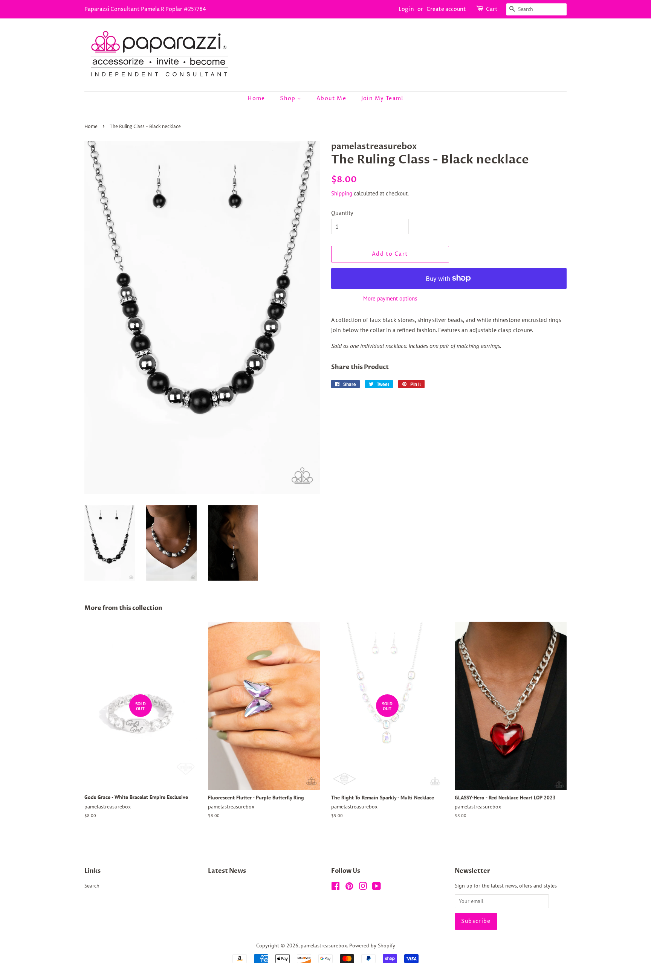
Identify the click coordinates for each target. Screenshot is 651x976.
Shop (288, 98)
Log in (406, 9)
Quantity (342, 213)
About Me (331, 98)
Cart (492, 9)
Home (256, 98)
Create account (446, 9)
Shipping (341, 193)
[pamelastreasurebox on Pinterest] (349, 887)
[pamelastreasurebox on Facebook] (335, 887)
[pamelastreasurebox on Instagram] (363, 887)
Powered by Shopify (372, 945)
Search (91, 885)
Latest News (227, 871)
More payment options (390, 298)
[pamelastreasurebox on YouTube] (376, 887)
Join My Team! (382, 98)
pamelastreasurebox (324, 945)
